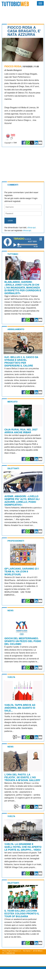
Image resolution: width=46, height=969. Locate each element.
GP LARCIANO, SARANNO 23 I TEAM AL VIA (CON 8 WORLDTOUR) (21, 571)
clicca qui (31, 227)
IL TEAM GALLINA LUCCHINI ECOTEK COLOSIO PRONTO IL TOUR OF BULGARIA (21, 913)
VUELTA (11, 677)
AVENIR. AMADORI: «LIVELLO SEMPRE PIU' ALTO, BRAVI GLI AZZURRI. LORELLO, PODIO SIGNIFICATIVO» (21, 500)
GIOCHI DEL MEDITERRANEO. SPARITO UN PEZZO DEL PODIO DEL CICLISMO (22, 641)
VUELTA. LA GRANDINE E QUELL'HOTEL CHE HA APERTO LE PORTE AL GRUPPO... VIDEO (22, 846)
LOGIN (10, 220)
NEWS (10, 610)
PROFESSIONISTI (15, 540)
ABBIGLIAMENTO (15, 329)
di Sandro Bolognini (13, 70)
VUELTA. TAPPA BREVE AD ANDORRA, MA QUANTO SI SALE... (19, 707)
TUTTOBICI (12, 254)
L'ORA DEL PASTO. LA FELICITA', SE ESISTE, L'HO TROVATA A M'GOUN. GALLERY (22, 777)
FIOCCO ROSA (12, 66)
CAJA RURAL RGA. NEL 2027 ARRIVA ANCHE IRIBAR (21, 431)
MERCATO (12, 401)
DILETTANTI (13, 468)
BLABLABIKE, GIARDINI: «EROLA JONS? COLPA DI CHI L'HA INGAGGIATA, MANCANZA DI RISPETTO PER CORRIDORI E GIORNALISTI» (22, 287)
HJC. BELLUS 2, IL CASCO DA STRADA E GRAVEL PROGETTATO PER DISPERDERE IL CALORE (21, 361)
